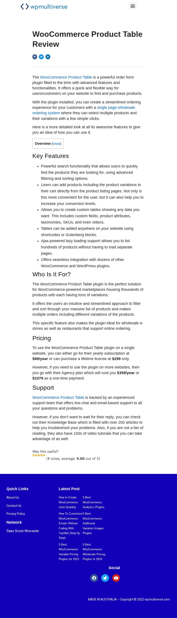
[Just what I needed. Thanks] (44, 455)
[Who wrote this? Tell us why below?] (33, 455)
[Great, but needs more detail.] (41, 455)
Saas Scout (15, 531)
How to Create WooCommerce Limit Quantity (68, 502)
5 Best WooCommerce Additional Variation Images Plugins (93, 523)
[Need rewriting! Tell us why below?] (36, 455)
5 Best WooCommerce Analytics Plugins (93, 502)
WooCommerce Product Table (66, 77)
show (56, 143)
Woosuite (31, 531)
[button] (132, 5)
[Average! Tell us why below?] (39, 455)
